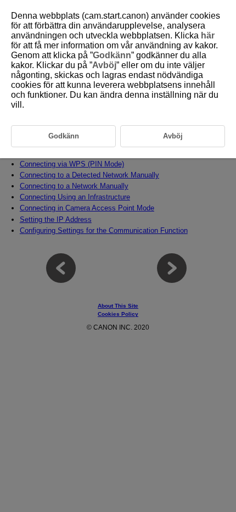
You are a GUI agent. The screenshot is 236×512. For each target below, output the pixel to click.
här (208, 35)
